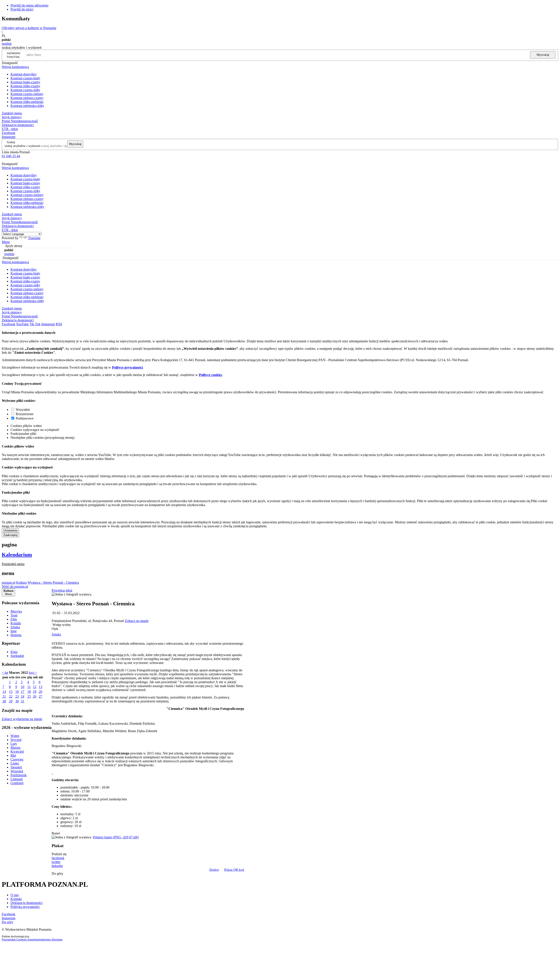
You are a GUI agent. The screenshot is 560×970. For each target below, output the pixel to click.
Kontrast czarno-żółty (25, 90)
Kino (14, 652)
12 (34, 687)
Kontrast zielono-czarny (27, 98)
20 (40, 691)
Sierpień (16, 767)
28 (4, 701)
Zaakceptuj (11, 535)
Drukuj (214, 869)
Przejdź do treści (21, 9)
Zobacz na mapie (137, 621)
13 (40, 687)
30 (17, 701)
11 (29, 687)
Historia (15, 635)
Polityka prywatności (25, 907)
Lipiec (14, 763)
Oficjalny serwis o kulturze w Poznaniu (29, 28)
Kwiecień (17, 751)
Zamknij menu (12, 113)
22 (10, 696)
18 (29, 691)
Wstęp (14, 736)
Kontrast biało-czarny (25, 82)
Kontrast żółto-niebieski (26, 102)
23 (17, 696)
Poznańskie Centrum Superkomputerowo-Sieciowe (32, 939)
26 (34, 696)
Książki (15, 623)
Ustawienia (10, 530)
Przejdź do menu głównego (29, 5)
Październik (18, 775)
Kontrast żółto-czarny (25, 86)
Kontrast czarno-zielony (27, 94)
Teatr (14, 615)
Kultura (21, 582)
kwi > (33, 672)
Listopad (16, 779)
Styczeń (15, 740)
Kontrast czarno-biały (25, 78)
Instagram (8, 137)
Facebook (8, 133)
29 (10, 701)
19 (34, 691)
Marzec (15, 747)
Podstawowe (24, 418)
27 (40, 696)
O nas (14, 895)
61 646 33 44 (11, 156)
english (7, 43)
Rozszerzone (24, 414)
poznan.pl (8, 582)
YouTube (22, 324)
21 (4, 696)
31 (22, 701)
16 (17, 691)
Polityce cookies (210, 375)
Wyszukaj (543, 54)
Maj (13, 755)
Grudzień (16, 783)
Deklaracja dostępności (26, 903)
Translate (34, 238)
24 (22, 696)
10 (22, 687)
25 (29, 696)
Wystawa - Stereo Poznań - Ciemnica (53, 582)
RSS (59, 324)
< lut (5, 672)
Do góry (57, 873)
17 (22, 691)
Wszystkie (23, 409)
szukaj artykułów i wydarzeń (22, 146)
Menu (6, 242)
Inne (13, 631)
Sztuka (15, 627)
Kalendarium (17, 554)
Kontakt (16, 899)
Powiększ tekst (62, 590)
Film (13, 619)
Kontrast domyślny (23, 74)
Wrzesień (16, 771)
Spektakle (17, 656)
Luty (13, 743)
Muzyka (16, 611)
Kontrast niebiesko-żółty (27, 106)
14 (4, 691)
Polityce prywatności (127, 367)
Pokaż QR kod (234, 869)
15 (10, 691)
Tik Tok (35, 324)
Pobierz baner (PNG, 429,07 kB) (116, 837)
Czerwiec (17, 759)
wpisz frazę (16, 54)
